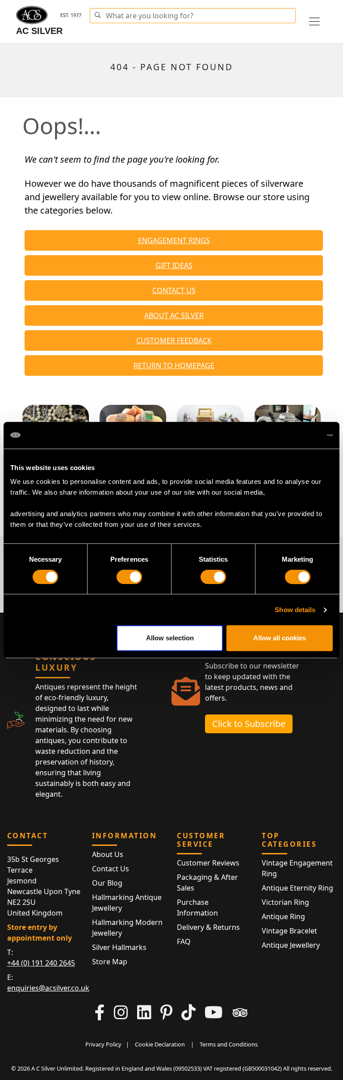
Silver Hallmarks (119, 947)
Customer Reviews (208, 863)
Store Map (109, 962)
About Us (107, 854)
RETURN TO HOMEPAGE (174, 365)
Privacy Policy (103, 1044)
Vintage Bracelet (289, 931)
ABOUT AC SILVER (174, 315)
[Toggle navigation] (314, 21)
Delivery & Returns (208, 927)
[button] (97, 13)
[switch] (129, 577)
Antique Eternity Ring (297, 888)
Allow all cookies (279, 638)
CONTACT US (174, 290)
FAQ (184, 941)
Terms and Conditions (229, 1044)
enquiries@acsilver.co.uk (48, 988)
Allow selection (170, 638)
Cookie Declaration (160, 1044)
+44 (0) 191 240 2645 (41, 963)
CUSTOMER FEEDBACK (174, 340)
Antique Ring (283, 916)
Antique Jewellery (291, 945)
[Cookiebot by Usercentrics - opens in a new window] (294, 435)
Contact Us (110, 869)
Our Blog (107, 883)
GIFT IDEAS (173, 265)
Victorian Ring (285, 902)
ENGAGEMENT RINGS (174, 240)
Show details (295, 610)
